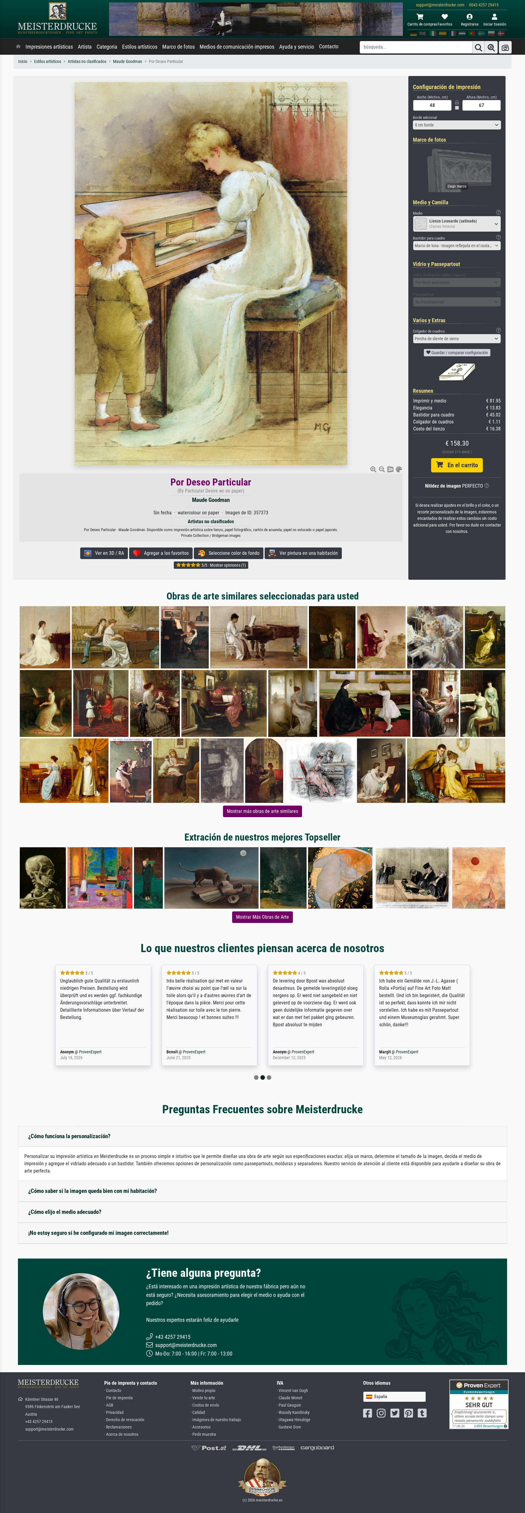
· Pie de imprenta (118, 1398)
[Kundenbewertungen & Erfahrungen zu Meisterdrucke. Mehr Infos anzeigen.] (479, 1404)
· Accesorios (200, 1427)
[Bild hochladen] (505, 47)
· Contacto (112, 1390)
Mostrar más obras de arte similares (262, 811)
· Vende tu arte (202, 1398)
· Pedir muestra (203, 1434)
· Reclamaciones (118, 1427)
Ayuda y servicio (296, 47)
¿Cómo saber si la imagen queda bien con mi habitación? (92, 1190)
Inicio (22, 61)
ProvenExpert (81, 1052)
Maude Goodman (127, 61)
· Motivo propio (202, 1390)
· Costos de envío (204, 1405)
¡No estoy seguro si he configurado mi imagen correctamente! (98, 1232)
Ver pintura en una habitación (307, 553)
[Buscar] (478, 47)
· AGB (108, 1405)
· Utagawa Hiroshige (294, 1419)
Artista (85, 47)
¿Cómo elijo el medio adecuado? (64, 1211)
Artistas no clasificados (87, 61)
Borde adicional (425, 117)
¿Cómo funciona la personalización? (69, 1136)
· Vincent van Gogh (292, 1390)
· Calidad (197, 1412)
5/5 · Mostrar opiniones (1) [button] (223, 565)
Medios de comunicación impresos (237, 47)
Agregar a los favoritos (164, 553)
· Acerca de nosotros (121, 1434)
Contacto (328, 46)
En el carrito (460, 465)
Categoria (107, 47)
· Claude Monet (289, 1398)
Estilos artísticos (139, 47)
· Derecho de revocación (124, 1419)
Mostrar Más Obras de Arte (262, 917)
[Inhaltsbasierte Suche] (491, 47)
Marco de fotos (178, 47)
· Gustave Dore (289, 1427)
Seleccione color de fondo (232, 553)
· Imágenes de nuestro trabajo (215, 1419)
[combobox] (457, 125)
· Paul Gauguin (289, 1405)
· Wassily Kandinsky (293, 1412)
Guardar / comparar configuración (459, 352)
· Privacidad (114, 1412)
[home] (18, 47)
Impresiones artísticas (49, 47)
